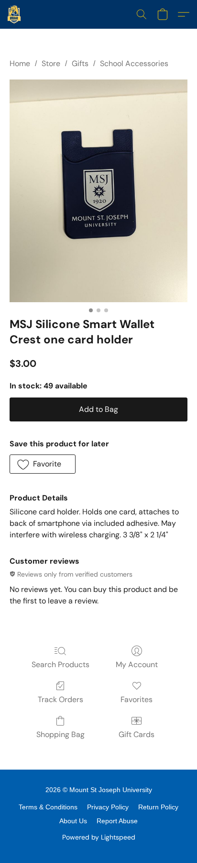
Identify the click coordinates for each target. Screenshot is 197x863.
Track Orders (60, 699)
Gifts (80, 63)
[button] (15, 14)
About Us (73, 821)
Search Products (60, 664)
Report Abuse (117, 821)
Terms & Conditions (48, 807)
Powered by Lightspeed (98, 837)
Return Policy (158, 807)
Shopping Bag (60, 734)
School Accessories (134, 63)
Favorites (136, 699)
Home (20, 63)
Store (51, 63)
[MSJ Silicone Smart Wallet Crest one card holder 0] (98, 190)
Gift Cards (136, 734)
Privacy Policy (108, 807)
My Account (137, 664)
